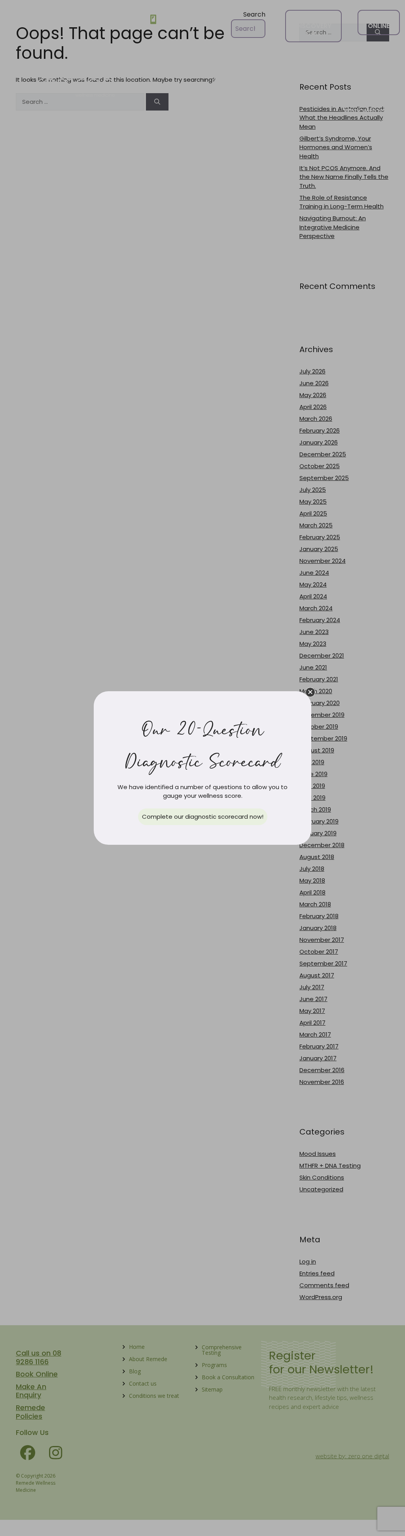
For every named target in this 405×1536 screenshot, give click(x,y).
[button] (310, 692)
